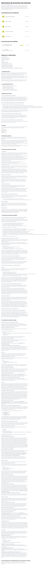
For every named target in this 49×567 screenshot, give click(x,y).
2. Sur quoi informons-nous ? (5, 58)
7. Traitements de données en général (7, 65)
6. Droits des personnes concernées (6, 63)
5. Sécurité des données (4, 62)
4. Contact (2, 61)
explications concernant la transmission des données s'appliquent (15, 454)
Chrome (5, 412)
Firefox (5, 414)
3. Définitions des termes (5, 59)
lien (23, 306)
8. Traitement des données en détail (6, 66)
